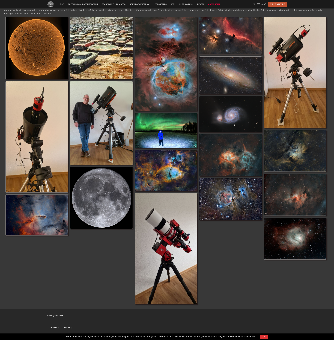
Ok (264, 337)
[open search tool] (254, 4)
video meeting (277, 4)
